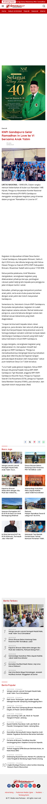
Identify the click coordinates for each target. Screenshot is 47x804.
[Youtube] (34, 786)
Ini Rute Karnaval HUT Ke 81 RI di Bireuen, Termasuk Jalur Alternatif (11, 536)
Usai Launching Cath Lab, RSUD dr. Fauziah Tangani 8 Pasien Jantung (23, 717)
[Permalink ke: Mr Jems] (3, 144)
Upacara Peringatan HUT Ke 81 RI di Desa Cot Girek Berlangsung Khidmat (11, 513)
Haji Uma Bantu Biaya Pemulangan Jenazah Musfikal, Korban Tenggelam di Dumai (25, 673)
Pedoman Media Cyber (24, 792)
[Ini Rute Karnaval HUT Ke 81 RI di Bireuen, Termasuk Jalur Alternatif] (12, 526)
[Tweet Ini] (30, 442)
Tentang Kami (23, 795)
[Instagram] (26, 786)
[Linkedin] (30, 786)
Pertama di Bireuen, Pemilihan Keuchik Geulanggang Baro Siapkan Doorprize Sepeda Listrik (24, 741)
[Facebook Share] (25, 442)
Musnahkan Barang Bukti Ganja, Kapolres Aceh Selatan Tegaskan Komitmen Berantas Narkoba (25, 733)
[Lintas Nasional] (15, 6)
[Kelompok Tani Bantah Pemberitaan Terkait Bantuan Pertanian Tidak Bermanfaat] (35, 526)
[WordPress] (22, 786)
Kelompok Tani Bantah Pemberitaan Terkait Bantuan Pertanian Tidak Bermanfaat (34, 536)
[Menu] (3, 6)
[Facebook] (9, 786)
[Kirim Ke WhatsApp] (43, 442)
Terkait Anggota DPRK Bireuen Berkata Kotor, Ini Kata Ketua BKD (25, 750)
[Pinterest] (17, 786)
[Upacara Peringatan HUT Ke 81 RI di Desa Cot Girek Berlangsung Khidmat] (12, 503)
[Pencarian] (44, 6)
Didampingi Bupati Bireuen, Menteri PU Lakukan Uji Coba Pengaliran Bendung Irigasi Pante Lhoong (26, 758)
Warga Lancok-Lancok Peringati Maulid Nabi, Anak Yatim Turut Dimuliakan (10, 467)
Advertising (9, 792)
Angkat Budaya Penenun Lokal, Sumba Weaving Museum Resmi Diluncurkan (25, 766)
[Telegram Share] (39, 442)
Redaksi (39, 792)
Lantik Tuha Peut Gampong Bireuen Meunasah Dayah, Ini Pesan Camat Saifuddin (24, 709)
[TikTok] (38, 786)
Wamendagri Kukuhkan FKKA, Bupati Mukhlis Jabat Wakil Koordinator (34, 490)
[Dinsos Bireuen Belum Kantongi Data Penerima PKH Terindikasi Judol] (35, 457)
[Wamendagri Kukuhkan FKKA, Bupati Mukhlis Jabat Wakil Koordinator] (35, 480)
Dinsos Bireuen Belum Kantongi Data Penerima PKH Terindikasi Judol (34, 467)
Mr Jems (9, 143)
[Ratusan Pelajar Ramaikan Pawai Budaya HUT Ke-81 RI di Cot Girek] (35, 503)
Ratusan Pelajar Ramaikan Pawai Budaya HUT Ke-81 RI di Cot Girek (35, 513)
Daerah (4, 128)
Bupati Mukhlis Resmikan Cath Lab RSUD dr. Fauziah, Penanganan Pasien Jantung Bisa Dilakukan (23, 725)
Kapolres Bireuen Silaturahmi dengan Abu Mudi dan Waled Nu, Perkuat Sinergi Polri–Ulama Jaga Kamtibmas (11, 490)
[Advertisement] (23, 37)
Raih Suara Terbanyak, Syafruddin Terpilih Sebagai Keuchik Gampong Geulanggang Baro (24, 700)
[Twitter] (13, 786)
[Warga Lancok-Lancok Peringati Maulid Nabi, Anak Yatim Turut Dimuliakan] (12, 457)
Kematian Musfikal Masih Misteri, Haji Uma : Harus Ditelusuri (25, 665)
